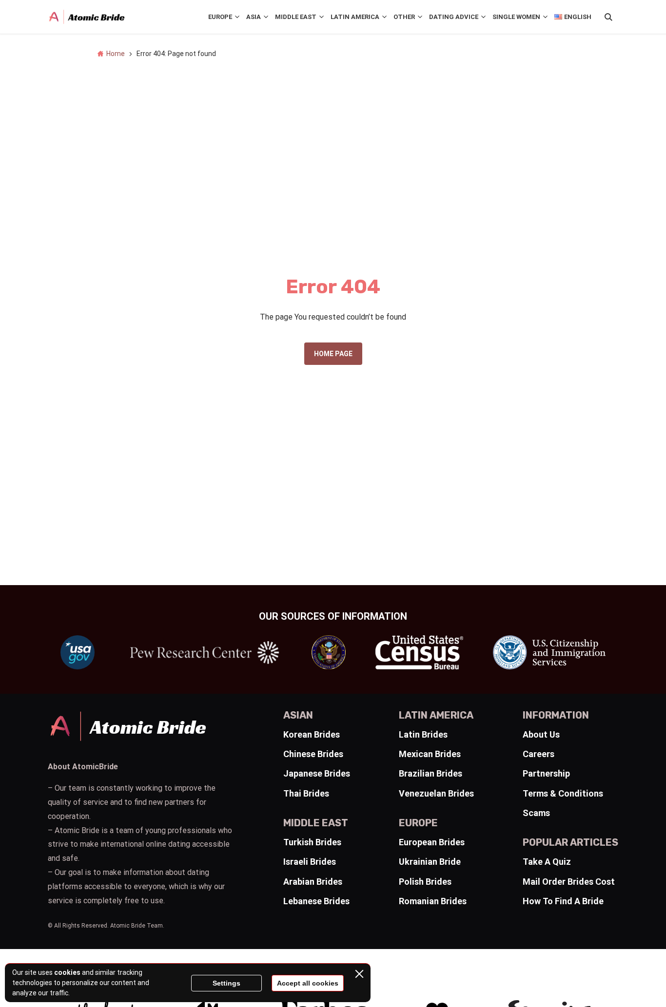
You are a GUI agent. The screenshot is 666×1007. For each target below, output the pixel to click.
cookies (67, 972)
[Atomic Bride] (87, 17)
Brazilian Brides (430, 773)
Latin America (355, 16)
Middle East (295, 16)
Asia (253, 16)
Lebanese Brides (316, 901)
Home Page (333, 354)
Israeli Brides (309, 861)
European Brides (432, 842)
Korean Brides (311, 734)
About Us (541, 734)
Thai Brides (306, 793)
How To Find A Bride (563, 901)
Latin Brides (423, 734)
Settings (226, 983)
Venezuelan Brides (436, 793)
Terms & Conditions (563, 793)
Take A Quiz (547, 861)
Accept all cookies (307, 983)
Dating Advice (453, 16)
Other (404, 16)
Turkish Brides (312, 842)
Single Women (516, 16)
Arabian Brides (312, 881)
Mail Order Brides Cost (569, 881)
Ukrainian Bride (430, 861)
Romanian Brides (433, 901)
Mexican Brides (430, 754)
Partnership (546, 773)
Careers (538, 754)
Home (115, 53)
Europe (220, 16)
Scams (536, 813)
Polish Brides (425, 881)
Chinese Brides (313, 754)
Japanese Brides (316, 773)
